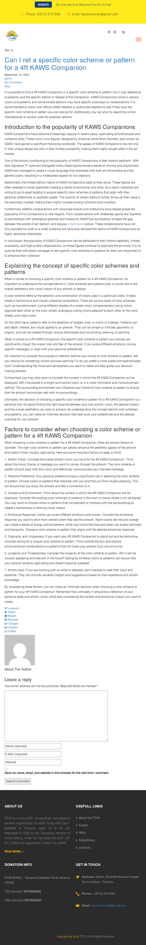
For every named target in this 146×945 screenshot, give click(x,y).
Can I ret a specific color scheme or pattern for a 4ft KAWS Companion (70, 63)
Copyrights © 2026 (68, 936)
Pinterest (12, 619)
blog (7, 86)
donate (43, 4)
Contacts (84, 847)
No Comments (13, 82)
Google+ (13, 623)
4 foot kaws (75, 224)
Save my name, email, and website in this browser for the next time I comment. (57, 773)
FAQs (82, 833)
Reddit (11, 616)
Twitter (11, 612)
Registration (87, 840)
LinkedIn (12, 627)
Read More (13, 851)
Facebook (12, 608)
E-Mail (11, 631)
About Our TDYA (89, 818)
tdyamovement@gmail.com (109, 905)
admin (8, 78)
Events (83, 825)
